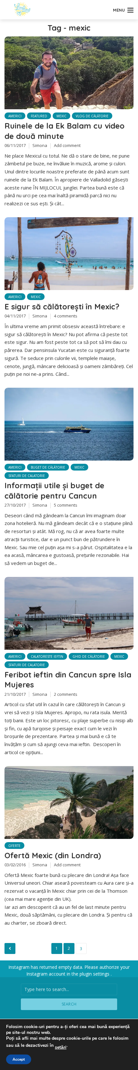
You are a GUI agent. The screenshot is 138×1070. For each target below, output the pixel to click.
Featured (39, 116)
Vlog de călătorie (92, 116)
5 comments (65, 505)
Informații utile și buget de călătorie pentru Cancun (54, 490)
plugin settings (95, 974)
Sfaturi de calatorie (26, 475)
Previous (9, 948)
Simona (39, 145)
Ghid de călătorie (89, 656)
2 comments (65, 694)
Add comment (67, 145)
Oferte (14, 845)
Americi (15, 116)
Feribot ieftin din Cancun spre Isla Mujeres (67, 679)
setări (60, 1047)
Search (69, 1004)
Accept (19, 1059)
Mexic (61, 116)
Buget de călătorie (48, 467)
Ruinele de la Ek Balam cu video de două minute (64, 131)
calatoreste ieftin (47, 656)
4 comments (65, 316)
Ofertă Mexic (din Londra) (52, 855)
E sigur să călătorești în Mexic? (61, 306)
